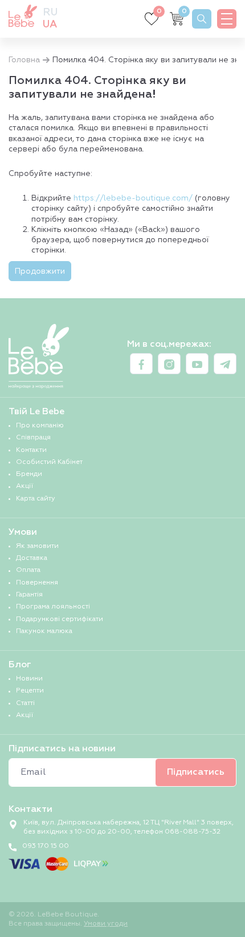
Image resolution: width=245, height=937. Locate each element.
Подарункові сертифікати (59, 619)
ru (50, 12)
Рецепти (30, 690)
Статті (25, 703)
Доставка (31, 558)
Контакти (31, 450)
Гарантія (29, 594)
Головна (24, 60)
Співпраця (33, 437)
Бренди (29, 474)
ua (50, 24)
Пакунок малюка (44, 631)
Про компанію (40, 425)
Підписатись (195, 772)
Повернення (37, 582)
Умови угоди (106, 923)
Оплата (28, 570)
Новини (29, 678)
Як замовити (37, 546)
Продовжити (40, 271)
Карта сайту (35, 498)
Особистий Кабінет (49, 462)
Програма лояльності (53, 606)
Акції (24, 486)
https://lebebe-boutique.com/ (133, 198)
